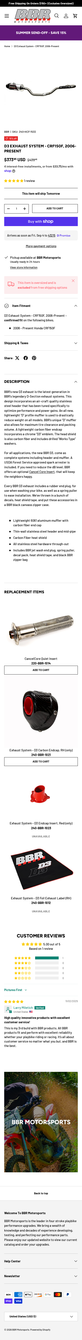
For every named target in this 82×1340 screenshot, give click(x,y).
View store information (23, 267)
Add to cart (54, 208)
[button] (75, 16)
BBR (6, 131)
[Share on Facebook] (25, 358)
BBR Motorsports (20, 1329)
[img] (13, 1001)
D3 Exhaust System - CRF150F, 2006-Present (36, 46)
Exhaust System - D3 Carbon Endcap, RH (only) (41, 752)
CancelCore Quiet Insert (41, 661)
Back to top (41, 1193)
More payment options (41, 246)
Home (7, 46)
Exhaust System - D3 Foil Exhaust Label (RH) (41, 900)
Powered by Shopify (40, 1329)
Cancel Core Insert (42, 472)
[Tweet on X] (17, 358)
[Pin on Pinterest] (34, 358)
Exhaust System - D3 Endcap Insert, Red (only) (41, 825)
